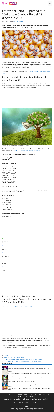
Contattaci (37, 402)
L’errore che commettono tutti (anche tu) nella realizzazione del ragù (23, 359)
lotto (23, 357)
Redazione (19, 409)
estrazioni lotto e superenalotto (13, 357)
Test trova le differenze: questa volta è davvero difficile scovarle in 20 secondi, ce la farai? (29, 389)
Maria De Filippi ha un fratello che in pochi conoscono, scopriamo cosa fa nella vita (28, 368)
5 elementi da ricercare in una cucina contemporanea (21, 381)
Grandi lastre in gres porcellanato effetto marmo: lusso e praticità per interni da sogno (29, 373)
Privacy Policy (27, 409)
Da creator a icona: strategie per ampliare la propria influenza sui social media (27, 385)
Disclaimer (34, 409)
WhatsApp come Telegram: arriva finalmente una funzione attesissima (25, 378)
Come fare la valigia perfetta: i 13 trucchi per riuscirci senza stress (22, 361)
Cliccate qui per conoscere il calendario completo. (27, 150)
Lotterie (6, 355)
